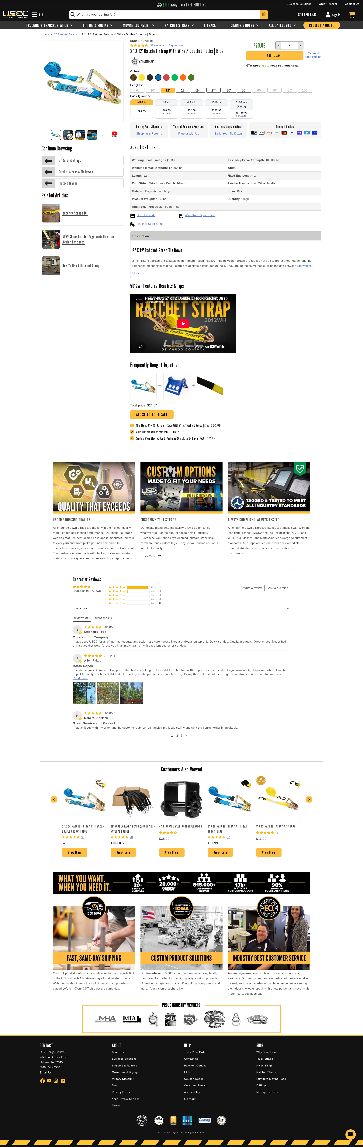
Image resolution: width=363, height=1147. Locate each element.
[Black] (151, 79)
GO (263, 14)
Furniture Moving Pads (271, 1078)
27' (213, 90)
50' (244, 90)
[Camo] (134, 79)
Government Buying (125, 1072)
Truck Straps (264, 1058)
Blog (115, 1085)
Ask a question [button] (278, 588)
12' (168, 90)
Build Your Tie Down (228, 133)
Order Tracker (328, 3)
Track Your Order (195, 1052)
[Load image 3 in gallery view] (80, 135)
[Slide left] (46, 135)
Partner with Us (188, 133)
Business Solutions (299, 3)
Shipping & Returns (149, 133)
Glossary (190, 1098)
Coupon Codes (193, 1078)
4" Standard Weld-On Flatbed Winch (180, 826)
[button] (139, 45)
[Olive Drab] (191, 79)
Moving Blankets (267, 1092)
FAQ (187, 1072)
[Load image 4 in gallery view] (92, 135)
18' (183, 90)
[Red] (167, 79)
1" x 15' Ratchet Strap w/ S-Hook (275, 826)
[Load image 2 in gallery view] (68, 135)
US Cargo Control (176, 1132)
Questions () (103, 617)
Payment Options (195, 1065)
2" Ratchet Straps (65, 34)
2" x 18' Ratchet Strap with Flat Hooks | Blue (227, 828)
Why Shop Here (266, 1052)
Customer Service (195, 1085)
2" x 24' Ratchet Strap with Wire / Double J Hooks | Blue (83, 828)
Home (45, 34)
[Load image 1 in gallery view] (56, 135)
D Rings (261, 1085)
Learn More (148, 556)
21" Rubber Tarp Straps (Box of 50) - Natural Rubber (133, 828)
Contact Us (352, 3)
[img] (93, 627)
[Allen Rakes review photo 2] (108, 693)
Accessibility (192, 1092)
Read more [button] (80, 678)
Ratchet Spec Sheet (150, 223)
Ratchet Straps (266, 1072)
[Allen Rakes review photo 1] (84, 693)
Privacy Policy (121, 1092)
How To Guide (146, 215)
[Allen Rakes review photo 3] (131, 693)
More (135, 273)
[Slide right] (103, 135)
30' (229, 90)
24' (198, 90)
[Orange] (184, 79)
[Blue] (159, 79)
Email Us (46, 1072)
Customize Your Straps (158, 519)
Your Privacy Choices (126, 1098)
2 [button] (177, 735)
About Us (118, 1052)
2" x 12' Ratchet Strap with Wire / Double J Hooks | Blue (118, 34)
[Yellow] (143, 79)
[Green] (175, 79)
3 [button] (182, 735)
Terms (116, 1105)
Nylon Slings (264, 1065)
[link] (157, 432)
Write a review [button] (252, 588)
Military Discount (122, 1078)
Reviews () (82, 617)
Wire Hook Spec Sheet (200, 215)
